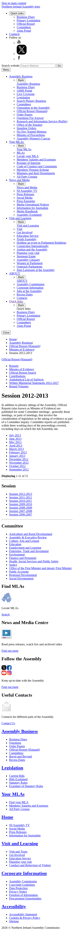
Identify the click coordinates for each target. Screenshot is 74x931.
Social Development (21, 578)
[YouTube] (19, 42)
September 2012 (19, 469)
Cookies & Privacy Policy (24, 917)
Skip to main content (14, 3)
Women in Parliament (30, 263)
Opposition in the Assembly (33, 107)
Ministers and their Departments (36, 173)
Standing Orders (26, 128)
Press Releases (25, 194)
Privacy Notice (18, 891)
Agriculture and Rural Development (30, 534)
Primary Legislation (28, 20)
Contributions (17, 376)
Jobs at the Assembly (29, 291)
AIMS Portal (24, 90)
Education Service (28, 235)
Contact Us (8, 723)
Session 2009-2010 (20, 504)
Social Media (24, 197)
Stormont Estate (26, 256)
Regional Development (23, 575)
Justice (13, 564)
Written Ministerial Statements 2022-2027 (34, 383)
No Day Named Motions (31, 131)
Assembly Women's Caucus (33, 138)
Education (15, 544)
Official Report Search (22, 372)
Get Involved (24, 232)
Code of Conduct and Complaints (37, 166)
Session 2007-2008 (20, 511)
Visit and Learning (20, 218)
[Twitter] (22, 53)
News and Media (19, 180)
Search (6, 614)
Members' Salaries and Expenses (36, 159)
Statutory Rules (18, 782)
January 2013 (17, 455)
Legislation (23, 97)
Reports (13, 365)
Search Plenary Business (31, 100)
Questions (15, 742)
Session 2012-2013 (20, 494)
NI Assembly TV (27, 190)
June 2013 (15, 438)
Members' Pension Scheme (33, 169)
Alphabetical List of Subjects (26, 379)
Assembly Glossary (28, 259)
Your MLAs (16, 141)
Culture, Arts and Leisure (24, 540)
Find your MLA (18, 802)
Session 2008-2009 (20, 507)
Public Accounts (19, 571)
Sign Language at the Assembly (36, 270)
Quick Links (17, 13)
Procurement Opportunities (25, 898)
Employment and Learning (25, 547)
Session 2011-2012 (20, 497)
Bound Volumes (18, 386)
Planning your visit (28, 253)
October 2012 (17, 466)
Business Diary (26, 17)
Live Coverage (26, 94)
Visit (19, 229)
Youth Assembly (26, 239)
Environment (17, 554)
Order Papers (24, 114)
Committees (24, 27)
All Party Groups (27, 176)
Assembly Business (20, 76)
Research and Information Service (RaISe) (42, 121)
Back (21, 80)
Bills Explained (18, 779)
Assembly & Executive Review (28, 537)
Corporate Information (30, 287)
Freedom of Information (23, 895)
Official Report (26, 23)
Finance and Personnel (22, 558)
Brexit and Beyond (20, 756)
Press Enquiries (26, 201)
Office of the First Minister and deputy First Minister (40, 568)
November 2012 (19, 462)
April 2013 (15, 445)
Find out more (10, 650)
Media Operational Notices (33, 204)
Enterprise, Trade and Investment (29, 551)
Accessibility (14, 906)
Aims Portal (24, 30)
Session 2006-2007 (20, 514)
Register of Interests (28, 163)
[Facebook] (19, 59)
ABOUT (14, 273)
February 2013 (18, 452)
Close (6, 332)
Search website (11, 65)
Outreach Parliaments (29, 266)
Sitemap (14, 921)
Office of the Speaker (29, 124)
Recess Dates (25, 294)
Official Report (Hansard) (32, 111)
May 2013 (15, 442)
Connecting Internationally (33, 246)
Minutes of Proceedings (31, 135)
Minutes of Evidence (21, 349)
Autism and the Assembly (32, 249)
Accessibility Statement (23, 914)
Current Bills (16, 775)
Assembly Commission (30, 284)
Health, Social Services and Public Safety (34, 561)
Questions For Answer (30, 118)
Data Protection (18, 888)
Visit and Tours (18, 851)
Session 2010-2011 (20, 500)
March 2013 (16, 449)
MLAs (21, 152)
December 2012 (18, 459)
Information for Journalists (32, 208)
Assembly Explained (29, 214)
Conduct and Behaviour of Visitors (30, 865)
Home (13, 339)
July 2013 (15, 435)
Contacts (14, 34)
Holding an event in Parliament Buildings (41, 242)
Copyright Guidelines (22, 884)
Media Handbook (27, 211)
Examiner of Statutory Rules (26, 786)
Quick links (16, 301)
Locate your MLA (28, 156)
